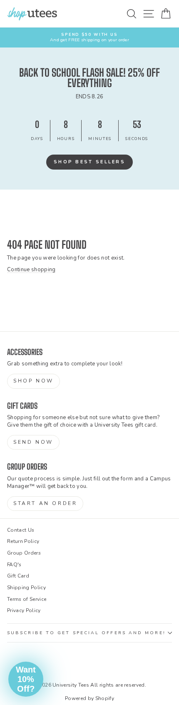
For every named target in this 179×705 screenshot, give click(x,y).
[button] (25, 679)
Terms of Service (26, 599)
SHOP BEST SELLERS (89, 162)
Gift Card (18, 575)
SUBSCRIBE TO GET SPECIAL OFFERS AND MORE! (86, 633)
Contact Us (20, 530)
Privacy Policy (24, 610)
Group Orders (24, 553)
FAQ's (14, 564)
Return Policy (23, 541)
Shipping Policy (26, 587)
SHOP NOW (33, 381)
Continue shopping (31, 269)
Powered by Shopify (89, 698)
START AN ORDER (45, 503)
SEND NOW (33, 442)
